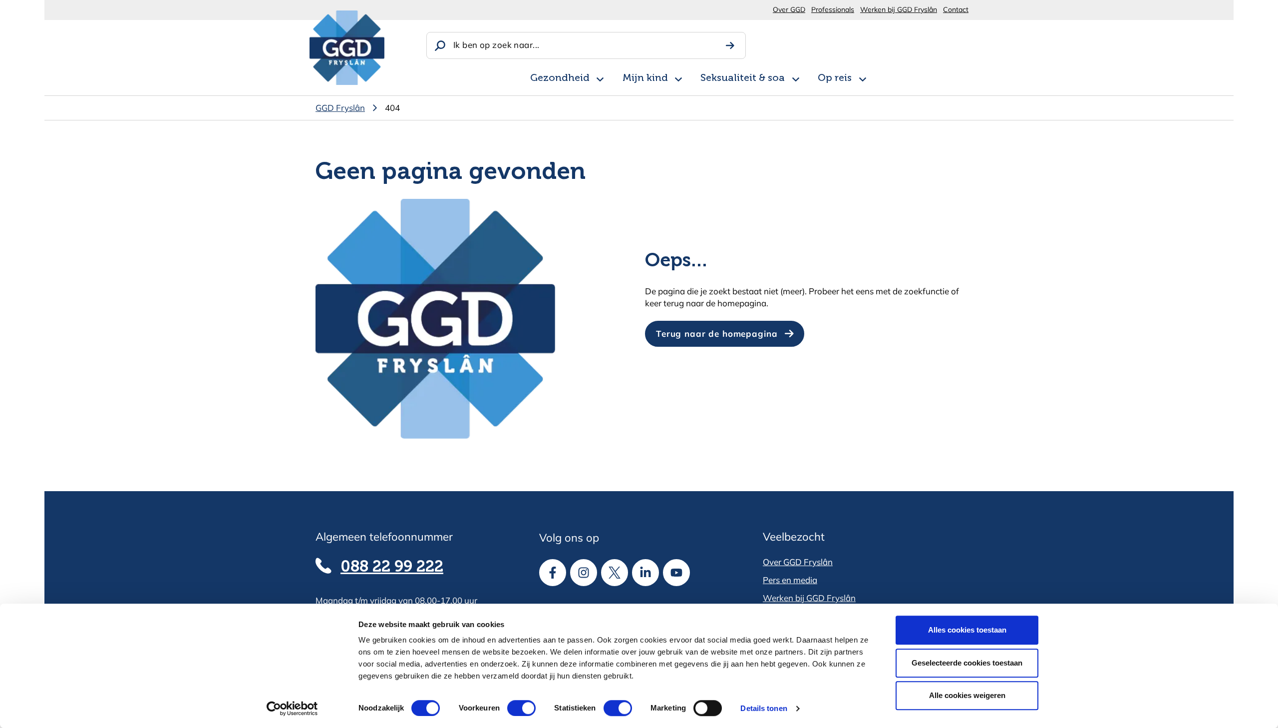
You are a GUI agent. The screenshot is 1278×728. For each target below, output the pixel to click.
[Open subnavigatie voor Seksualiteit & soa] (796, 77)
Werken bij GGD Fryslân (898, 9)
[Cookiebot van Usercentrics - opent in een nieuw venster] (292, 708)
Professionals (832, 9)
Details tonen (763, 708)
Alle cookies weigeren (967, 695)
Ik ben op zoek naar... (496, 44)
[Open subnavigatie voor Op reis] (863, 77)
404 (392, 107)
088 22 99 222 (391, 567)
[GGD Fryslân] (347, 47)
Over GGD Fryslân (798, 562)
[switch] (512, 708)
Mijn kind (645, 78)
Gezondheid (560, 78)
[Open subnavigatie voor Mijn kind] (678, 77)
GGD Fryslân (340, 107)
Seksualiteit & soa (742, 78)
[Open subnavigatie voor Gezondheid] (600, 77)
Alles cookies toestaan (967, 630)
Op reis (835, 78)
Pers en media (790, 580)
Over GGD (789, 9)
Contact (955, 9)
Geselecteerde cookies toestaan (967, 663)
